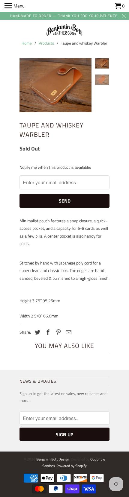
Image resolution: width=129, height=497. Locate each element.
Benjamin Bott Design (52, 459)
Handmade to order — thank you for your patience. (64, 16)
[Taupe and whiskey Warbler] (56, 85)
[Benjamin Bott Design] (64, 30)
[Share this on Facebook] (47, 332)
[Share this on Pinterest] (57, 332)
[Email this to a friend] (68, 332)
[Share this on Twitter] (36, 332)
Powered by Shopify (72, 466)
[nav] (14, 6)
